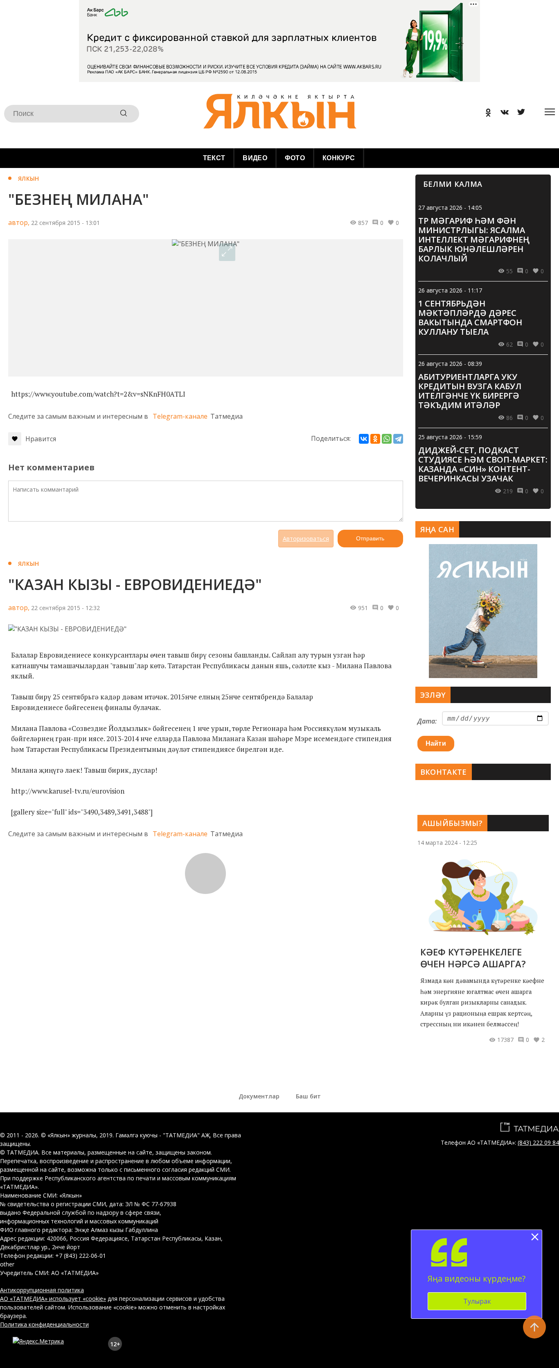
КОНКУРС (338, 157)
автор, (18, 222)
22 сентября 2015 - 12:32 (65, 608)
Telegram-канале (180, 416)
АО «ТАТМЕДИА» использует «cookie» (53, 1298)
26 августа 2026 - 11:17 (450, 290)
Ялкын (28, 178)
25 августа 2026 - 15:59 (450, 437)
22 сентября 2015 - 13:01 (65, 223)
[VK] (502, 114)
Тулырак (477, 1301)
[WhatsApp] (387, 439)
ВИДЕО (255, 157)
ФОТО (295, 157)
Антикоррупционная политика (42, 1290)
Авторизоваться (306, 538)
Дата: (427, 721)
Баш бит (308, 1096)
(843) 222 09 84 (538, 1142)
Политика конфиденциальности (44, 1324)
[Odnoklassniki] (485, 114)
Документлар (259, 1096)
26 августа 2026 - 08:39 (450, 364)
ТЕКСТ (214, 157)
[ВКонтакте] (364, 439)
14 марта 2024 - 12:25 (447, 842)
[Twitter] (518, 114)
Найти (436, 743)
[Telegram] (398, 439)
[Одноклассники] (375, 439)
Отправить (370, 538)
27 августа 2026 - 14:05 (450, 207)
